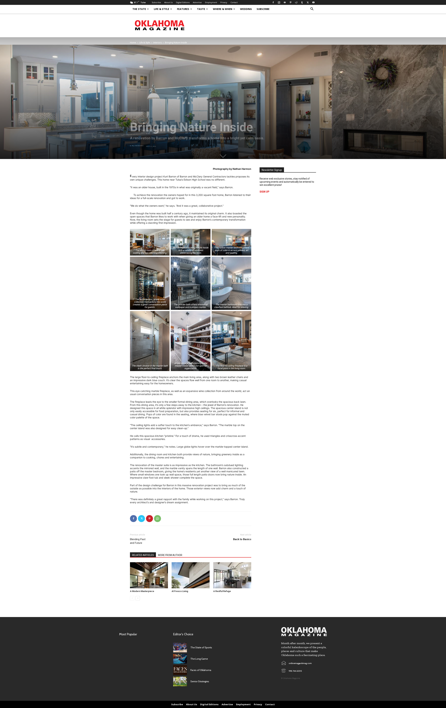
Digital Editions (183, 2)
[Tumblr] (302, 2)
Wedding (246, 9)
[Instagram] (279, 2)
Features (183, 9)
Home (133, 42)
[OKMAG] (304, 631)
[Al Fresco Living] (191, 575)
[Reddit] (296, 2)
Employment (211, 2)
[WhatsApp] (157, 518)
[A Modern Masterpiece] (149, 575)
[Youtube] (313, 2)
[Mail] (284, 2)
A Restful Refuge (222, 591)
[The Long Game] (180, 659)
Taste (201, 9)
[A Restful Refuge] (232, 575)
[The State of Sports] (180, 647)
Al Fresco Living (180, 591)
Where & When (222, 9)
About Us (168, 2)
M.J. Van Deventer (138, 145)
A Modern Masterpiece (142, 591)
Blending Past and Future (137, 541)
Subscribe (156, 2)
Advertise (197, 2)
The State (139, 9)
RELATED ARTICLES (143, 555)
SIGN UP (264, 191)
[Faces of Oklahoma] (180, 670)
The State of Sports (201, 647)
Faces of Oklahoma (200, 670)
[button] (312, 9)
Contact (234, 2)
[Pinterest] (290, 2)
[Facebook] (273, 2)
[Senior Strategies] (180, 681)
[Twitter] (307, 2)
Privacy (223, 2)
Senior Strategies (199, 681)
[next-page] (138, 598)
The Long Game (199, 658)
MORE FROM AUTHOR (170, 555)
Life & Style (161, 9)
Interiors (157, 42)
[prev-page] (132, 598)
